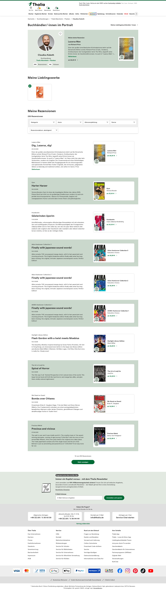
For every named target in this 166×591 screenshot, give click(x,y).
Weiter (136, 14)
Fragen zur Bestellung (91, 534)
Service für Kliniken (62, 558)
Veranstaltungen (117, 558)
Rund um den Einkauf (91, 530)
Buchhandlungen (43, 19)
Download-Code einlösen (92, 546)
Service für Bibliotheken (64, 549)
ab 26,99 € (111, 255)
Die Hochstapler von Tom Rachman (40, 92)
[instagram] (127, 571)
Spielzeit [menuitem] (93, 14)
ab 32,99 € (111, 286)
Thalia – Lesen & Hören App (121, 537)
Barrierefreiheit (33, 552)
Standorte (31, 546)
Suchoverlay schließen (114, 3)
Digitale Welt (116, 555)
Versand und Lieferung (92, 540)
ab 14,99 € (111, 406)
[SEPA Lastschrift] (39, 571)
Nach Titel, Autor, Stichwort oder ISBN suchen (93, 3)
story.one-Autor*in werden (121, 543)
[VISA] (16, 571)
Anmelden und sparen (114, 498)
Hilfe (57, 534)
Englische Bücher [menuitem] (41, 14)
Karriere (30, 537)
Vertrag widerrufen (83, 524)
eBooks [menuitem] (71, 14)
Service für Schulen (62, 546)
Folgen (60, 34)
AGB (29, 558)
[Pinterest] (135, 571)
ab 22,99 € (111, 438)
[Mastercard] (26, 571)
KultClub (115, 562)
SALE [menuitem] (126, 14)
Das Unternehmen (34, 534)
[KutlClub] (109, 571)
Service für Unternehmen (64, 552)
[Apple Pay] (66, 571)
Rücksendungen (61, 543)
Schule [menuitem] (50, 14)
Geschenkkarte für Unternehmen (123, 549)
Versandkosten (97, 588)
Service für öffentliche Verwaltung (68, 555)
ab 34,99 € (111, 376)
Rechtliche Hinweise (63, 490)
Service (58, 530)
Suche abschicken (84, 5)
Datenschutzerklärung (91, 555)
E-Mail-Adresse (61, 494)
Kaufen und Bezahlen (91, 537)
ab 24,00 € (110, 224)
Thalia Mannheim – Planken (60, 19)
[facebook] (119, 571)
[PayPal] (79, 571)
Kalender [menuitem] (120, 14)
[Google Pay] (54, 571)
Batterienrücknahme (63, 540)
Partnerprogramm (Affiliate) (121, 552)
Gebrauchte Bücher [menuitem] (61, 14)
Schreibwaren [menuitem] (111, 14)
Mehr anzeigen (83, 462)
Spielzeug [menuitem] (101, 14)
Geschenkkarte (117, 546)
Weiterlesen (72, 56)
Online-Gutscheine (90, 543)
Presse (30, 540)
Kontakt (58, 537)
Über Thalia (32, 530)
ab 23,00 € (110, 193)
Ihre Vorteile (116, 530)
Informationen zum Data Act (93, 558)
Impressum (31, 555)
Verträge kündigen (90, 552)
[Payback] (94, 571)
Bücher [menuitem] (31, 14)
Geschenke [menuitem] (133, 14)
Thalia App (115, 534)
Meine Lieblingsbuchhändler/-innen (123, 25)
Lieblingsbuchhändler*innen (121, 540)
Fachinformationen (34, 543)
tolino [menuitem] (77, 14)
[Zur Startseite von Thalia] (37, 4)
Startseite (31, 19)
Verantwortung (33, 549)
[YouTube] (150, 571)
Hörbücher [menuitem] (84, 14)
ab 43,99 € (111, 316)
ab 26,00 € (72, 60)
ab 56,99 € (111, 346)
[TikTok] (143, 571)
